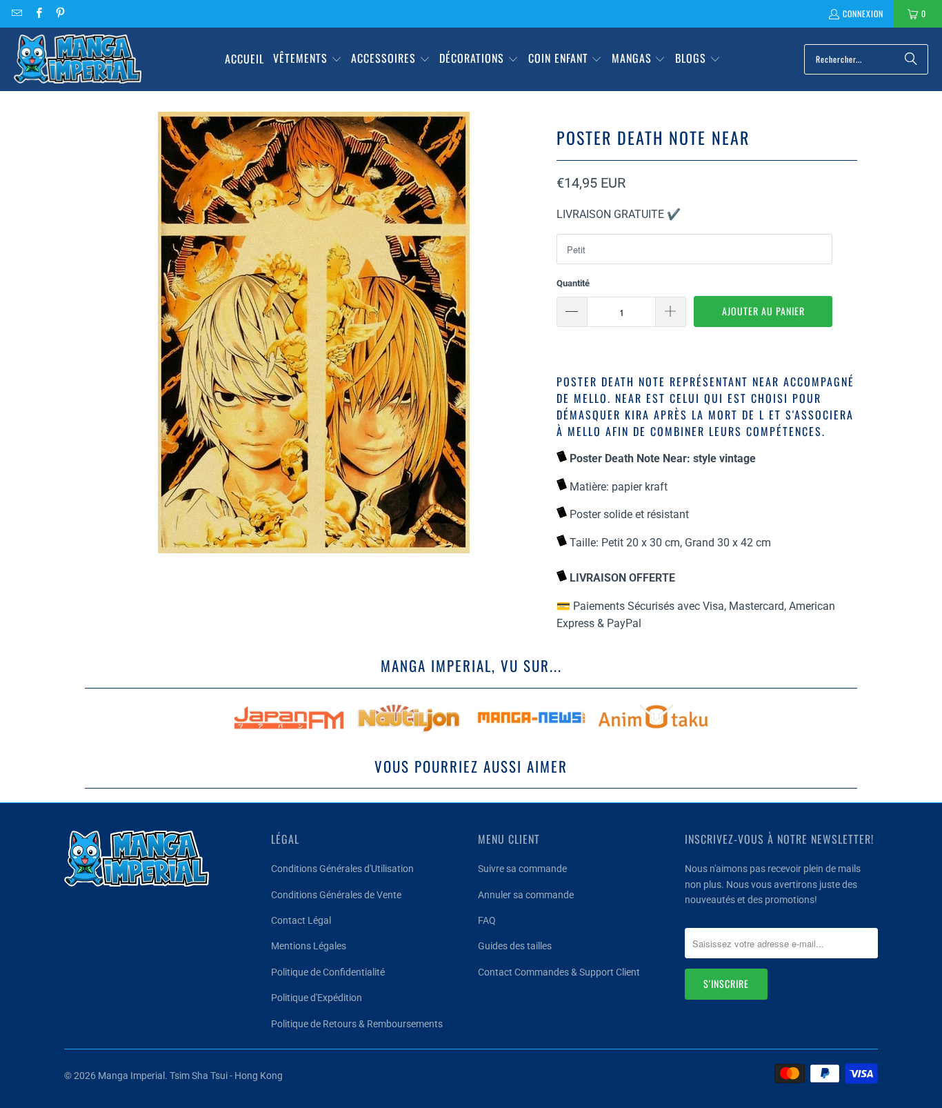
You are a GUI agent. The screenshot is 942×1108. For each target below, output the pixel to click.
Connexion (863, 13)
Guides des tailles (515, 945)
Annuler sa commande (526, 894)
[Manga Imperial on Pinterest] (60, 13)
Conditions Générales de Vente (336, 894)
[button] (307, 59)
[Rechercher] (911, 59)
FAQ (487, 920)
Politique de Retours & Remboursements (357, 1023)
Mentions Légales (308, 945)
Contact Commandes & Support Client (559, 972)
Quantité (573, 283)
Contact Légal (301, 920)
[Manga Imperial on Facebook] (37, 13)
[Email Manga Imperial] (16, 13)
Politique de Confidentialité (328, 972)
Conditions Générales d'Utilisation (342, 868)
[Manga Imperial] (77, 59)
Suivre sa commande (522, 868)
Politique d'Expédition (316, 997)
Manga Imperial (131, 1075)
